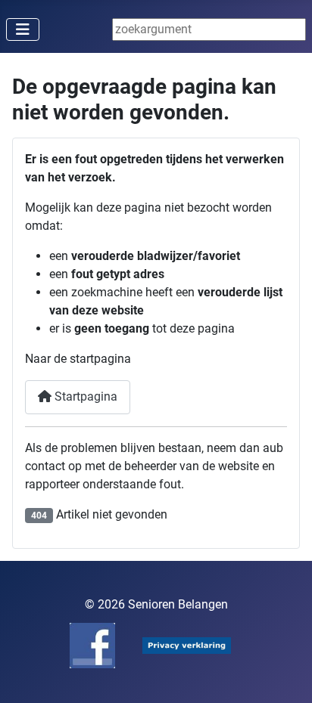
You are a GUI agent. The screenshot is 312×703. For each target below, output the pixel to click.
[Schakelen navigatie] (22, 29)
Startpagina (84, 396)
